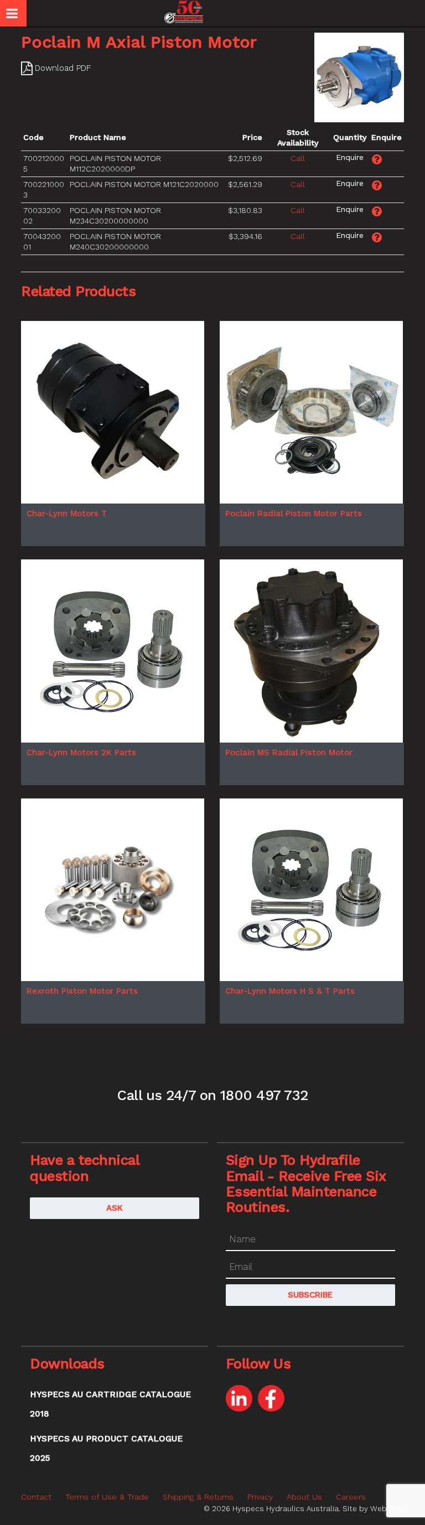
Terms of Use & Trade (107, 1496)
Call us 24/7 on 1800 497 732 (212, 1095)
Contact (36, 1496)
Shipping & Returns (198, 1496)
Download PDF (63, 68)
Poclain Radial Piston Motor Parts (293, 513)
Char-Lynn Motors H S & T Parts (290, 991)
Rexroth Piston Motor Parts (82, 991)
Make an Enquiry (350, 157)
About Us (304, 1496)
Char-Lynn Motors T (67, 513)
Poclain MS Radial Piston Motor (289, 753)
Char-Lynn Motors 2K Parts (81, 753)
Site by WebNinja (373, 1508)
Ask (114, 1208)
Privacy (260, 1496)
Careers (351, 1496)
